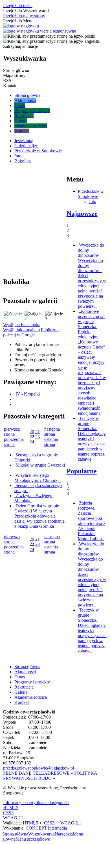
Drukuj (37, 354)
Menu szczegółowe (33, 839)
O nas (19, 676)
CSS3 (8, 812)
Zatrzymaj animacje (20, 46)
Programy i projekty (32, 682)
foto (92, 201)
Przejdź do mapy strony (24, 15)
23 (37, 436)
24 (32, 441)
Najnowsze (82, 213)
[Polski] (49, 36)
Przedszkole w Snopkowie (91, 194)
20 (32, 431)
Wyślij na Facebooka (21, 324)
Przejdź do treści (17, 5)
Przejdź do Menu (18, 20)
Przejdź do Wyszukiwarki (26, 10)
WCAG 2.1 (13, 817)
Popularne (82, 471)
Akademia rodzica (30, 697)
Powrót (34, 362)
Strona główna (27, 666)
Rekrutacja (24, 687)
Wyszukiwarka (41, 834)
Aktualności (25, 671)
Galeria (20, 692)
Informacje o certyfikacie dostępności (36, 802)
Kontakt (38, 369)
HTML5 (10, 807)
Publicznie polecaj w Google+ (31, 332)
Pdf (36, 347)
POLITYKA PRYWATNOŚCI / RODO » (50, 776)
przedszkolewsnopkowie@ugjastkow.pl (38, 768)
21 (37, 431)
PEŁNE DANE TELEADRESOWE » (38, 773)
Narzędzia (64, 834)
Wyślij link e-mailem (21, 329)
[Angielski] (51, 41)
